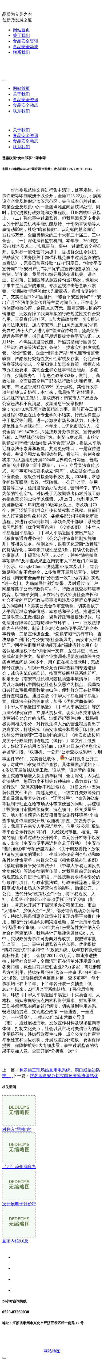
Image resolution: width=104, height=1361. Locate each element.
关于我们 (21, 35)
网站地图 (52, 1351)
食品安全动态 (25, 46)
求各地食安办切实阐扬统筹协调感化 (64, 1075)
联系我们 (21, 52)
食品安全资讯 (25, 41)
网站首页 (21, 30)
